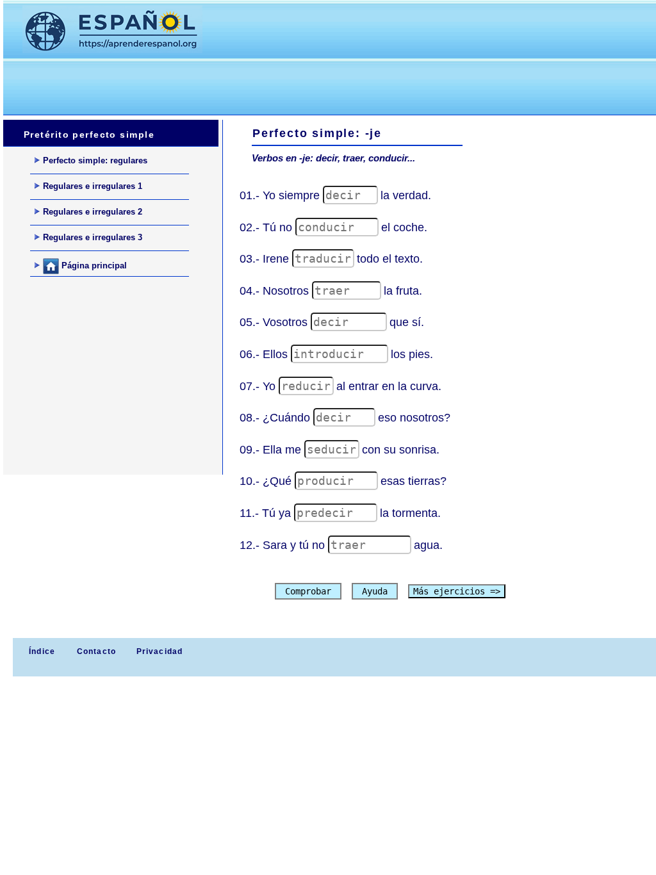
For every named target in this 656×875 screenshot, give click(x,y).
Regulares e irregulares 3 (92, 237)
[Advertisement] (236, 84)
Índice (40, 651)
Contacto (97, 651)
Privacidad (159, 651)
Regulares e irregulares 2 (92, 212)
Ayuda (375, 591)
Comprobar (308, 591)
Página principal (93, 265)
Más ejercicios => (456, 591)
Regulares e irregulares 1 (92, 186)
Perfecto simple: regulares (95, 160)
